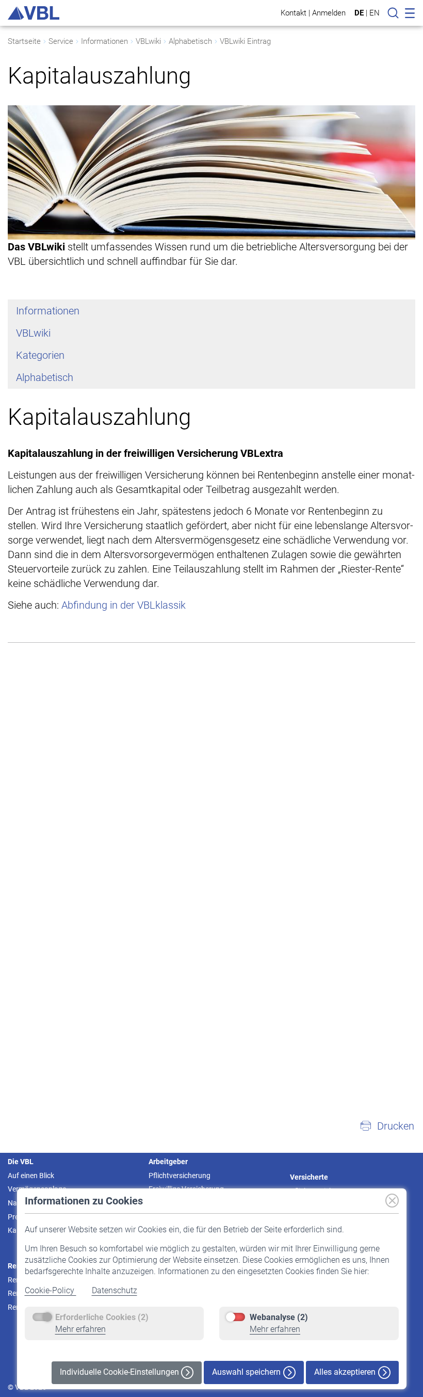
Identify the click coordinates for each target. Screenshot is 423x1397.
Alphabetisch (190, 41)
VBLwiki (148, 41)
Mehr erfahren (80, 1329)
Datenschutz (114, 1290)
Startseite (24, 41)
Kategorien (40, 355)
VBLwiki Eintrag (245, 41)
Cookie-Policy (50, 1290)
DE (359, 13)
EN (374, 13)
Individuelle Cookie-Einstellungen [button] (120, 1372)
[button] (387, 1126)
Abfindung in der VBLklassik (123, 605)
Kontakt (293, 12)
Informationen (104, 41)
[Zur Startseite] (33, 13)
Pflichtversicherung (179, 1175)
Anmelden (329, 12)
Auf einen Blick (31, 1175)
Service (60, 41)
